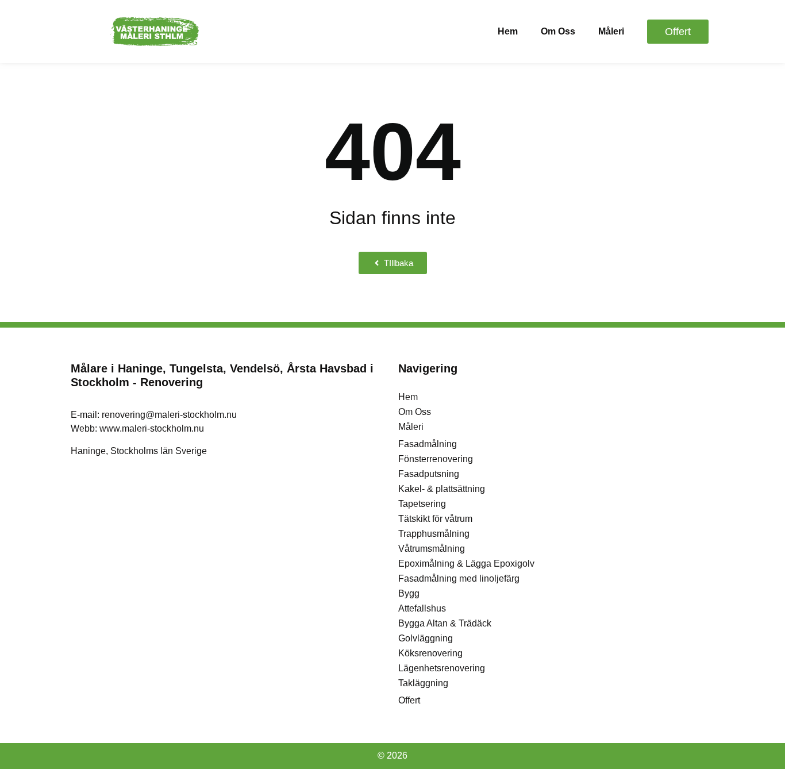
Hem (508, 31)
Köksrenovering (430, 653)
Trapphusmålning (434, 534)
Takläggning (423, 683)
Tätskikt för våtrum (435, 519)
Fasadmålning (427, 444)
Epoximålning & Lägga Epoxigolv (466, 563)
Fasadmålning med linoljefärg (459, 578)
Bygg (409, 593)
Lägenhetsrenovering (441, 668)
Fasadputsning (428, 474)
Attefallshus (422, 608)
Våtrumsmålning (431, 548)
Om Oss (558, 31)
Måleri (611, 31)
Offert (409, 700)
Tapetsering (422, 504)
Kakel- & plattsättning (441, 489)
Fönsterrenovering (435, 459)
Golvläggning (425, 638)
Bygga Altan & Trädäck (444, 623)
